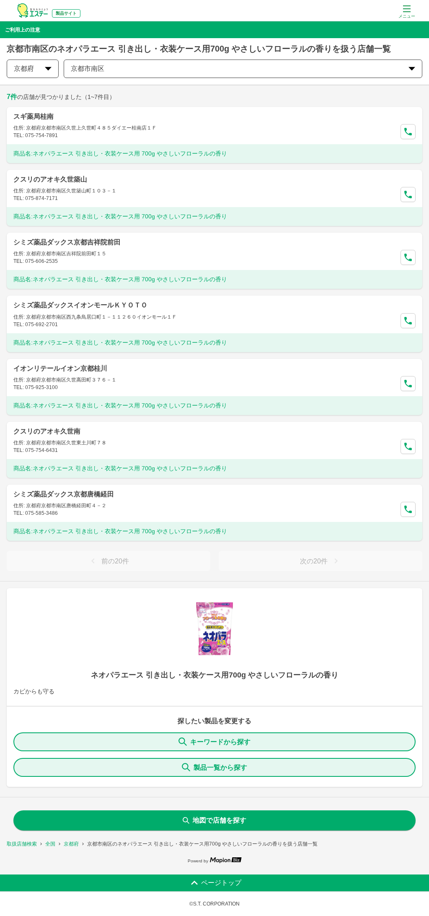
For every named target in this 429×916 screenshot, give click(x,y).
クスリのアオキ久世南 (46, 431)
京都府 (71, 844)
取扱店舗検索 (22, 844)
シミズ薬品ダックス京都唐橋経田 (63, 494)
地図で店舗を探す (219, 820)
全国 (50, 844)
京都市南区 (87, 68)
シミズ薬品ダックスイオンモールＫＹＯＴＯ (80, 305)
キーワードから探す (220, 741)
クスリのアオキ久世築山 (50, 179)
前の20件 (115, 561)
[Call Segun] (408, 131)
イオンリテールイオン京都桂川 (60, 368)
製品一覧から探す (220, 767)
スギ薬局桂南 (33, 116)
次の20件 (314, 561)
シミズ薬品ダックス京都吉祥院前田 (67, 242)
